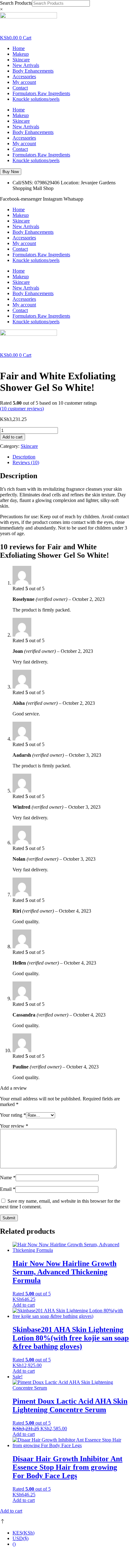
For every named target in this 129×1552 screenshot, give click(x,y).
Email (7, 1189)
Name (8, 1177)
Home (19, 48)
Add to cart (13, 437)
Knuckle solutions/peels (36, 99)
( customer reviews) (22, 408)
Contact (20, 87)
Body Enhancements (33, 71)
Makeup (21, 54)
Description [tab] (24, 456)
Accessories (24, 76)
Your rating (13, 1115)
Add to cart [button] (24, 1305)
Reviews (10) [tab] (26, 462)
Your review (14, 1126)
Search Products (16, 3)
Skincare (21, 59)
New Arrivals (26, 65)
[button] (10, 171)
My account (24, 82)
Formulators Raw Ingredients (41, 93)
